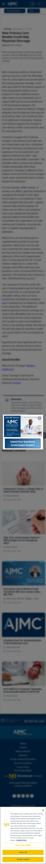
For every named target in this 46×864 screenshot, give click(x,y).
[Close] (43, 810)
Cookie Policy (21, 840)
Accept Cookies (23, 859)
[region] (23, 835)
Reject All (23, 852)
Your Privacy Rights (23, 845)
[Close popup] (39, 418)
